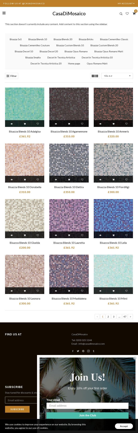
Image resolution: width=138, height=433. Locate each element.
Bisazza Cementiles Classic (114, 39)
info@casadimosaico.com (92, 343)
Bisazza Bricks (86, 39)
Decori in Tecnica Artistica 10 (97, 57)
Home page (74, 63)
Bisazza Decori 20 (49, 51)
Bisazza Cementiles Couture (35, 45)
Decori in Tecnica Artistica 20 (46, 63)
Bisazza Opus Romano (76, 51)
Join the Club (87, 415)
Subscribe (17, 409)
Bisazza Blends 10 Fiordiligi (113, 187)
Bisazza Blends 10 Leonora (24, 298)
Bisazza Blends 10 (37, 39)
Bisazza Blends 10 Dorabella (24, 187)
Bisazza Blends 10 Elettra (69, 187)
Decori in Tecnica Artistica (61, 57)
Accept (124, 426)
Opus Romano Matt (97, 63)
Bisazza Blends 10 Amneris (113, 131)
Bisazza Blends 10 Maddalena (69, 298)
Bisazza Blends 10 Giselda (25, 242)
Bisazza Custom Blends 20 (104, 45)
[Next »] (130, 316)
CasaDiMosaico (69, 13)
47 (125, 316)
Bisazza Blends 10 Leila (113, 242)
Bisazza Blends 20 (63, 39)
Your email (53, 400)
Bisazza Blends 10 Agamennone (69, 131)
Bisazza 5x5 (16, 39)
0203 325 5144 (84, 340)
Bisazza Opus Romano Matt (108, 51)
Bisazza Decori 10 (24, 51)
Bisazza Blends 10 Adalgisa (25, 131)
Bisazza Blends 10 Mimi (113, 298)
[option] (69, 24)
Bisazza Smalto (33, 57)
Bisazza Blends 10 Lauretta (69, 242)
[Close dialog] (135, 358)
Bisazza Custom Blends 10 (70, 45)
